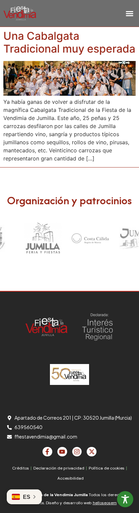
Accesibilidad (70, 478)
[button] (129, 13)
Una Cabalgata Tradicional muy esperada (69, 42)
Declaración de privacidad (58, 468)
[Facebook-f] (47, 452)
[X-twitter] (91, 452)
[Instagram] (77, 452)
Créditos (20, 468)
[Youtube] (62, 452)
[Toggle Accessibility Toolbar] (125, 499)
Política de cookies (106, 468)
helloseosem (105, 503)
